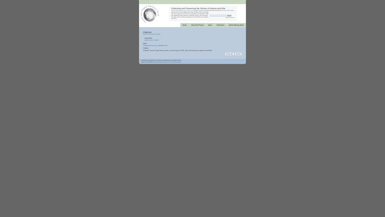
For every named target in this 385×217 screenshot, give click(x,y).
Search (229, 15)
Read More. (174, 18)
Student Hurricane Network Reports (152, 34)
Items (210, 25)
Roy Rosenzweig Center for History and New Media (167, 62)
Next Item (238, 54)
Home (184, 25)
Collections (220, 25)
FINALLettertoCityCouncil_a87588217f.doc (155, 45)
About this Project (197, 25)
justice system (149, 40)
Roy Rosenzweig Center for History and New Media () (188, 10)
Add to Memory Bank (236, 25)
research (156, 40)
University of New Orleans (227, 10)
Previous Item (229, 54)
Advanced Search (230, 17)
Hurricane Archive (149, 13)
